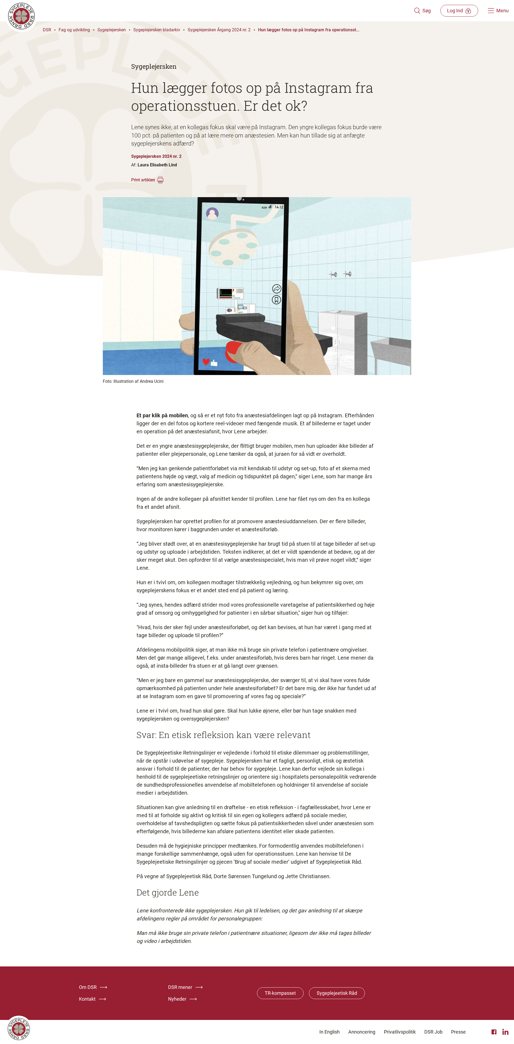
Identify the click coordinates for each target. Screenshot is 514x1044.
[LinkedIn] (505, 1032)
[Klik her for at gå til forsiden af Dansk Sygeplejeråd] (209, 10)
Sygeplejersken (111, 29)
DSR (47, 29)
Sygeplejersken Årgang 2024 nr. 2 (219, 29)
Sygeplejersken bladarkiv (156, 29)
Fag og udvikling (74, 29)
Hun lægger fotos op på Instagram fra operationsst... (308, 29)
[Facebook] (495, 1032)
